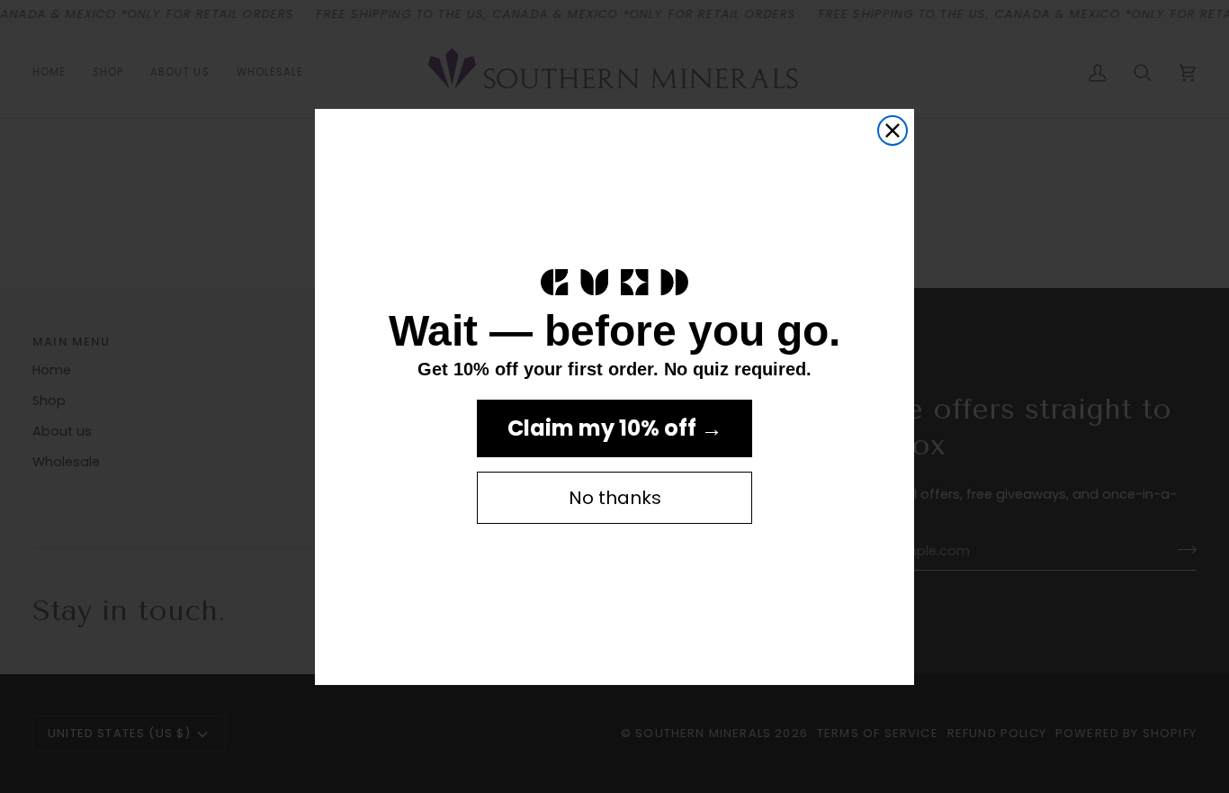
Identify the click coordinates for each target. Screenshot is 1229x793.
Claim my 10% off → (614, 428)
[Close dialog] (892, 130)
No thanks (615, 497)
